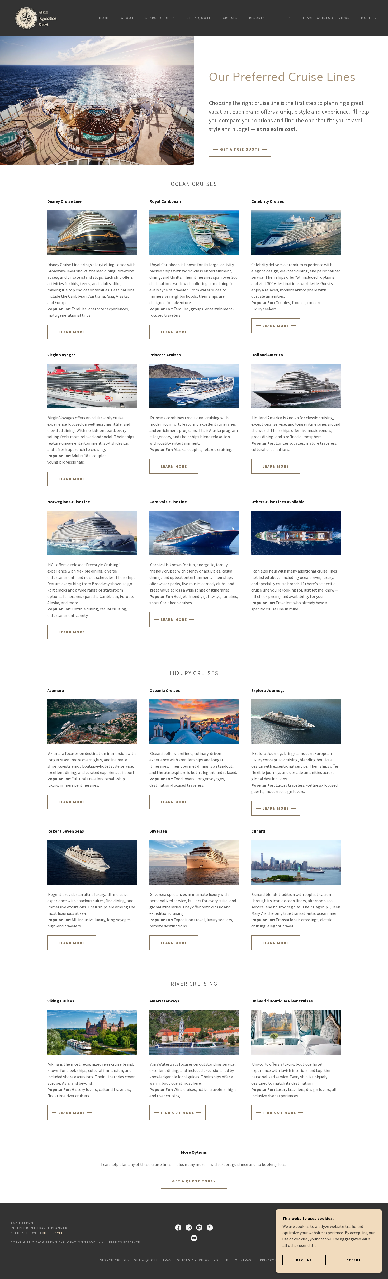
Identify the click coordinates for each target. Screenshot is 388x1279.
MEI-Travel (52, 1233)
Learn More (72, 332)
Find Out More (177, 1112)
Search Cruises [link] (160, 18)
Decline (304, 1260)
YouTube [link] (222, 1260)
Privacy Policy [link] (274, 1260)
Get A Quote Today (194, 1181)
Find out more (279, 1112)
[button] (367, 18)
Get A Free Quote (240, 149)
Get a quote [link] (199, 18)
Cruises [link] (230, 18)
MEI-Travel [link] (245, 1260)
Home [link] (104, 18)
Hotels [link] (284, 18)
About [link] (127, 18)
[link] (37, 17)
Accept (354, 1260)
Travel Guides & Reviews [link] (325, 18)
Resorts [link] (257, 18)
